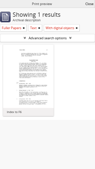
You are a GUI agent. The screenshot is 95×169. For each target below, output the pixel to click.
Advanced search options (48, 38)
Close (89, 4)
